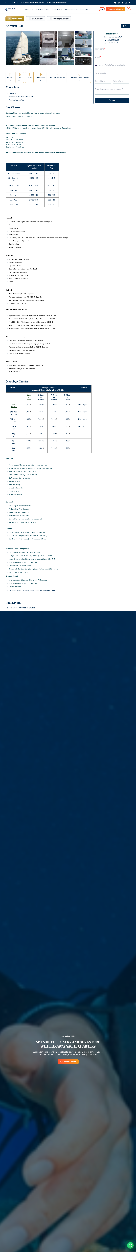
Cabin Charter (57, 9)
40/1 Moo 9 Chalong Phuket (58, 3)
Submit (112, 100)
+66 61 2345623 (13, 3)
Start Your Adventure (115, 9)
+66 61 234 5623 (113, 40)
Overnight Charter (42, 9)
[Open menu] (129, 9)
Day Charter (29, 9)
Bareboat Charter (71, 9)
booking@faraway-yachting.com (33, 3)
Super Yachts (85, 9)
